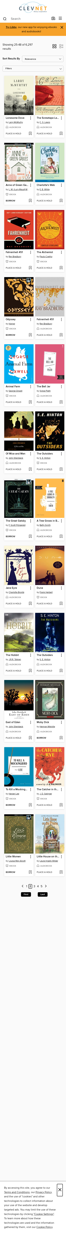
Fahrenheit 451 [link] (14, 252)
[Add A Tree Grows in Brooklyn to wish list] (61, 536)
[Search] (5, 18)
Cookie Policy (44, 1227)
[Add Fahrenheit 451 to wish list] (30, 268)
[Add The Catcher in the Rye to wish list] (61, 805)
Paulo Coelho (46, 256)
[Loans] (53, 19)
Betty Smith (45, 525)
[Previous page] (22, 886)
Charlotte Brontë (16, 592)
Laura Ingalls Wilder (49, 861)
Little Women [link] (13, 856)
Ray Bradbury (15, 256)
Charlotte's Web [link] (46, 185)
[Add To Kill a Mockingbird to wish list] (30, 805)
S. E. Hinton (45, 458)
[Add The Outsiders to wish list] (61, 469)
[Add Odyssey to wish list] (30, 335)
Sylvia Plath (45, 391)
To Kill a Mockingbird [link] (17, 789)
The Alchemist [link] (45, 252)
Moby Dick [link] (43, 722)
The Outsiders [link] (45, 453)
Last (42, 894)
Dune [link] (40, 588)
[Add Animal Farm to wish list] (30, 402)
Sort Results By (11, 58)
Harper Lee (14, 793)
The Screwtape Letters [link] (48, 118)
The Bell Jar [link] (43, 386)
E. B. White (45, 189)
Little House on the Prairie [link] (48, 856)
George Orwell (15, 391)
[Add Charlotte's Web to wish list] (61, 201)
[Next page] (46, 886)
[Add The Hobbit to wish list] (30, 671)
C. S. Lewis (45, 122)
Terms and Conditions (17, 1192)
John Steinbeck (16, 458)
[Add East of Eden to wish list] (30, 738)
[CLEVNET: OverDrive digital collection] (33, 7)
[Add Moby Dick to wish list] (61, 738)
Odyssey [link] (11, 319)
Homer (12, 323)
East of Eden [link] (13, 722)
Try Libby (11, 27)
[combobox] (26, 19)
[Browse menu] (60, 18)
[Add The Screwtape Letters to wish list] (61, 134)
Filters (8, 68)
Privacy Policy (44, 1192)
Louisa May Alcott (17, 861)
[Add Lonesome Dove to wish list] (30, 134)
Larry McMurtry (16, 122)
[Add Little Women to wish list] (30, 872)
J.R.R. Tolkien (15, 659)
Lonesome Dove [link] (15, 118)
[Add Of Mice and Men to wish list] (30, 469)
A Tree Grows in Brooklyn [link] (48, 520)
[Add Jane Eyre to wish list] (30, 604)
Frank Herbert (46, 592)
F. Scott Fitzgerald (17, 525)
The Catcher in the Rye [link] (48, 789)
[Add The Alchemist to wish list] (61, 268)
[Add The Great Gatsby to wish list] (30, 536)
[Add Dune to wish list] (61, 604)
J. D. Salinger (46, 793)
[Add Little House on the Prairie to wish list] (61, 872)
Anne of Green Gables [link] (17, 185)
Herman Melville (47, 726)
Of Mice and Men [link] (15, 453)
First (26, 894)
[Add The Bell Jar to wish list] (61, 402)
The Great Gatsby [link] (16, 520)
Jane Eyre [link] (11, 588)
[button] (54, 47)
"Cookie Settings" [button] (44, 1214)
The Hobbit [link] (12, 655)
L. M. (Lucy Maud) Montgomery (19, 189)
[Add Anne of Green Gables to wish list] (30, 201)
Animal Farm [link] (13, 386)
